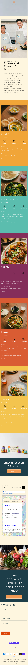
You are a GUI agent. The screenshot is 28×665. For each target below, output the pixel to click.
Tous (6, 492)
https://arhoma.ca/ (15, 513)
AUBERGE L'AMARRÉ (11, 525)
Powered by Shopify (15, 659)
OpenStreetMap (19, 535)
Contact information (14, 661)
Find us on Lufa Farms (14, 597)
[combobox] (16, 487)
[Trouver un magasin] (23, 487)
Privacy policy (23, 659)
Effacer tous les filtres (8, 493)
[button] (3, 2)
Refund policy (6, 661)
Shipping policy (15, 663)
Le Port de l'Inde (8, 659)
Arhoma (7, 505)
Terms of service (23, 661)
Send (5, 633)
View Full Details (14, 471)
